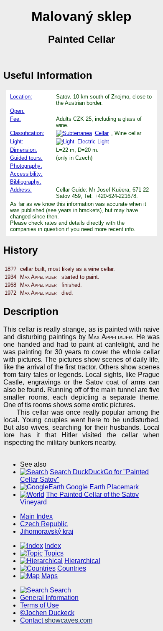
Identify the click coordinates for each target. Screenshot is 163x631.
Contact (56, 620)
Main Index (36, 516)
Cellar (102, 133)
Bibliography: (25, 182)
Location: (21, 96)
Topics (54, 553)
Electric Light (93, 141)
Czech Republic (44, 523)
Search (60, 590)
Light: (16, 141)
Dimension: (23, 150)
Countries (71, 568)
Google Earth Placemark (102, 487)
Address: (21, 190)
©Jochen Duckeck (47, 612)
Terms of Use (39, 605)
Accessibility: (26, 174)
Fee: (15, 119)
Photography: (26, 166)
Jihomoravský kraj (47, 531)
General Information (49, 597)
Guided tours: (26, 158)
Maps (49, 575)
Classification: (27, 133)
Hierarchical (82, 560)
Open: (17, 111)
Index (53, 545)
